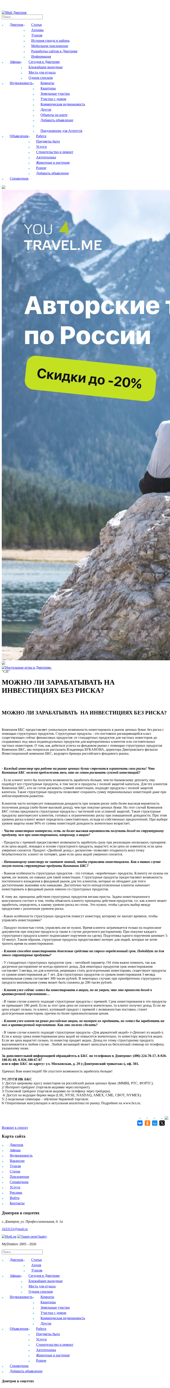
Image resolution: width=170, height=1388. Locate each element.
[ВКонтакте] (139, 1123)
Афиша (15, 1150)
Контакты (17, 1203)
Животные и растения (53, 162)
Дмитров (16, 1145)
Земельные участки (55, 93)
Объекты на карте (54, 115)
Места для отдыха (42, 72)
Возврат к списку (15, 1127)
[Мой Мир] (154, 1123)
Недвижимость (21, 1155)
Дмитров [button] (16, 25)
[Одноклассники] (146, 1123)
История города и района (50, 40)
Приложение (19, 1177)
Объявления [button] (19, 136)
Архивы (37, 30)
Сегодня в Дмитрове (44, 62)
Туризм (36, 35)
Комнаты (47, 83)
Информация (41, 56)
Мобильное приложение (49, 46)
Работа (41, 136)
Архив (36, 1265)
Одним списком (41, 78)
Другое (46, 109)
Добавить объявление (57, 120)
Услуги (41, 147)
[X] (161, 1123)
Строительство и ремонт (54, 152)
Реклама (16, 1192)
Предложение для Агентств (61, 131)
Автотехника (46, 157)
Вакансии (17, 1161)
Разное (41, 168)
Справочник (19, 178)
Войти (14, 1198)
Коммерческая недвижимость (63, 104)
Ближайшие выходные (46, 67)
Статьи (36, 25)
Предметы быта (48, 141)
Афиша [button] (15, 62)
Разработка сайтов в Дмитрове (54, 51)
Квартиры (48, 88)
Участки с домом (53, 99)
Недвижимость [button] (21, 83)
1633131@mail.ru (15, 1229)
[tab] (85, 1266)
